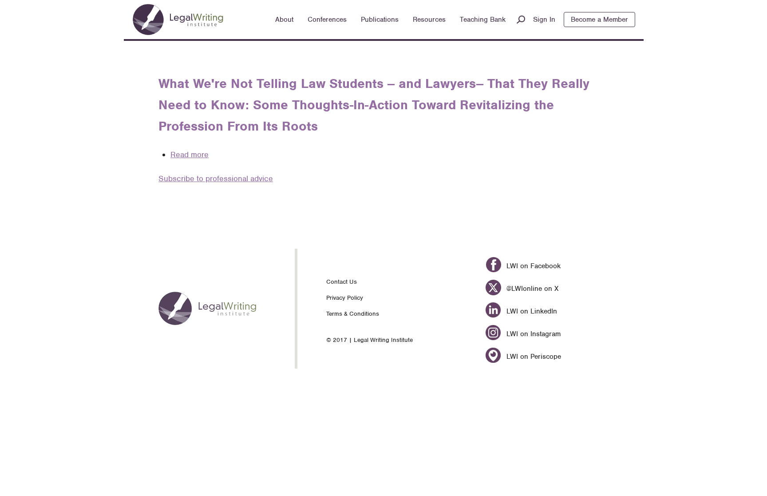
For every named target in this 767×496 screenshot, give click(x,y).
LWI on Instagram (532, 333)
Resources (429, 19)
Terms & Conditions (352, 313)
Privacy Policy (344, 298)
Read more (189, 154)
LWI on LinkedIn (530, 311)
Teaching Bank (483, 19)
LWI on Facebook (532, 266)
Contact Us (341, 282)
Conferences (327, 19)
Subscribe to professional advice (215, 178)
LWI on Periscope (532, 356)
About (284, 19)
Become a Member (599, 19)
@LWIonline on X (531, 288)
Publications (380, 19)
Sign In (544, 19)
